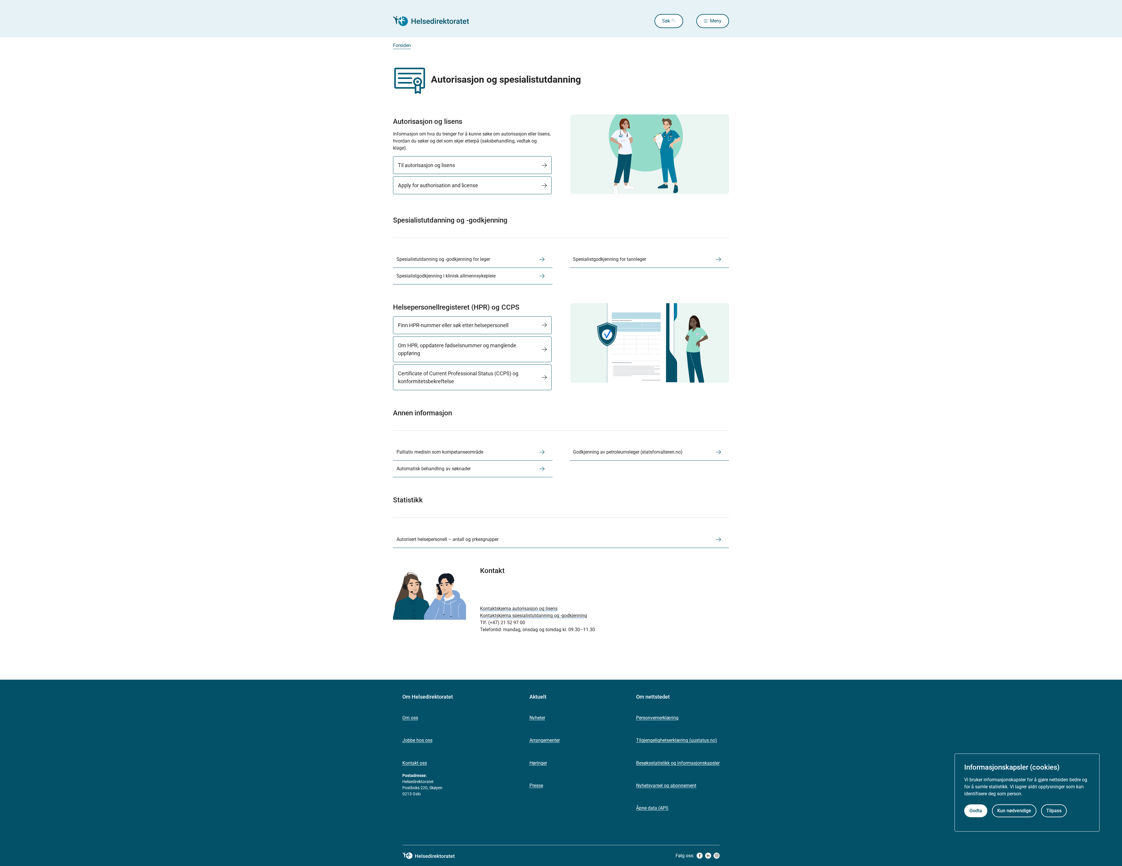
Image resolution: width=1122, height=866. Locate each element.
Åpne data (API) (652, 808)
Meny (715, 21)
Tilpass (1054, 810)
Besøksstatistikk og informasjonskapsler (678, 763)
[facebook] (700, 856)
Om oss (410, 718)
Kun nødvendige (1014, 810)
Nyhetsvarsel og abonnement (666, 785)
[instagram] (717, 856)
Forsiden (402, 45)
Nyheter (537, 718)
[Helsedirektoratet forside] (435, 21)
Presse (536, 785)
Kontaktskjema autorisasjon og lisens (518, 608)
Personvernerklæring (657, 718)
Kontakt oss (414, 763)
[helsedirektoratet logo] (432, 855)
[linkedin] (708, 856)
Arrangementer (544, 740)
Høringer (538, 763)
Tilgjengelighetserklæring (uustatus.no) (676, 740)
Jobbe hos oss (417, 740)
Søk (666, 21)
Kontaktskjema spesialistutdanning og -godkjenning (533, 615)
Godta (975, 810)
